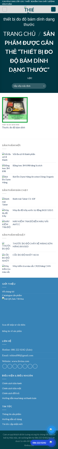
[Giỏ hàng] (53, 9)
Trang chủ (19, 33)
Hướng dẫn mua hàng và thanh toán (19, 398)
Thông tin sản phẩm (11, 414)
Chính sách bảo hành (12, 383)
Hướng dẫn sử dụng (12, 419)
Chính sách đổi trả (10, 393)
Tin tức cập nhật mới (12, 424)
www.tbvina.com (20, 361)
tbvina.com (29, 445)
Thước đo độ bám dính (13, 127)
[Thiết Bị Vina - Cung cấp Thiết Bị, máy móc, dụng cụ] (29, 9)
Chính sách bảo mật (11, 388)
